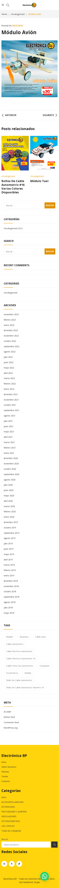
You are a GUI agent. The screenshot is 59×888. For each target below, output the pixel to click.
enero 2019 (9, 575)
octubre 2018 (10, 591)
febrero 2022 (10, 383)
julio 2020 (8, 484)
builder (9, 636)
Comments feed (11, 722)
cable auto (40, 636)
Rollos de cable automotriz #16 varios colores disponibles (12, 186)
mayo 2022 (9, 367)
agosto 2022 (9, 351)
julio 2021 (8, 421)
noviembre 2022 (11, 335)
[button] (44, 876)
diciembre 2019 (11, 522)
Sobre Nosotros (8, 766)
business (24, 636)
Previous (5, 165)
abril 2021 (8, 437)
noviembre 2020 (11, 463)
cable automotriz (14, 644)
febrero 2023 (10, 319)
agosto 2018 (9, 602)
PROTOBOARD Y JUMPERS (14, 811)
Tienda (4, 776)
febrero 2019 (10, 570)
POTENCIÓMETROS (10, 821)
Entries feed (9, 717)
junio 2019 (8, 548)
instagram (4, 864)
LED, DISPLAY (8, 826)
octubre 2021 (10, 405)
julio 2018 (8, 607)
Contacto (5, 781)
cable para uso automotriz (19, 665)
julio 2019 (8, 543)
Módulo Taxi (39, 181)
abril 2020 (8, 501)
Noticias (5, 771)
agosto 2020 (9, 479)
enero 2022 (9, 389)
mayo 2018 (9, 613)
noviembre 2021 (11, 399)
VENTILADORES (8, 816)
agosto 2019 (9, 538)
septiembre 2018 (11, 596)
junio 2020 (8, 490)
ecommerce (12, 672)
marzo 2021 (9, 442)
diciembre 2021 (11, 394)
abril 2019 (8, 559)
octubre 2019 (10, 527)
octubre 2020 (10, 469)
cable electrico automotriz (19, 651)
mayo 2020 (9, 495)
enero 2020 (9, 516)
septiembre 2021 (11, 410)
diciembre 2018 (11, 580)
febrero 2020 (10, 511)
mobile (28, 672)
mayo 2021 (9, 431)
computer (45, 665)
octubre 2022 (10, 341)
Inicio (3, 762)
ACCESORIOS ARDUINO (12, 802)
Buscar (4, 839)
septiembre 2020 (11, 474)
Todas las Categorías (11, 830)
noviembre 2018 (11, 586)
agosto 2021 (9, 415)
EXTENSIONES (8, 806)
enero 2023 (9, 325)
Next (54, 165)
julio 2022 (8, 357)
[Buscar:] (29, 205)
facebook (12, 864)
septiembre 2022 (11, 346)
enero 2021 (9, 453)
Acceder (7, 711)
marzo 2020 (9, 506)
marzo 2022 (9, 378)
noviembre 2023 (11, 314)
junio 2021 (8, 426)
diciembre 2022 (11, 330)
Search (54, 845)
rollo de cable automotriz (19, 680)
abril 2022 (8, 373)
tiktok (19, 864)
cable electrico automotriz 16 (21, 658)
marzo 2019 (9, 564)
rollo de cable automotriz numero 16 (25, 687)
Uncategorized (8, 176)
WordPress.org (10, 727)
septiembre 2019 (11, 533)
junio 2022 (8, 362)
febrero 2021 (10, 447)
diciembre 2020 (11, 458)
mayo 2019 (9, 554)
